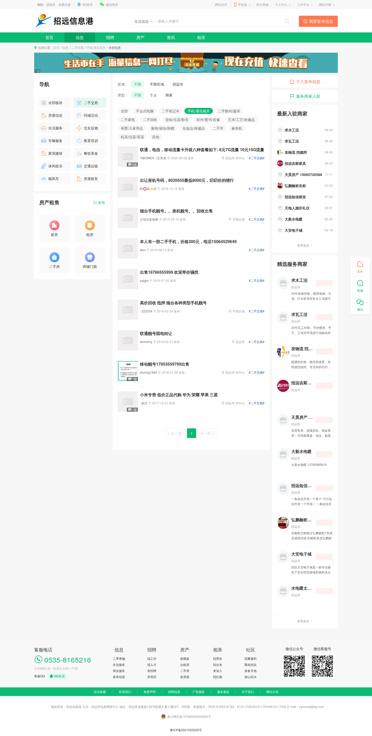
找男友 (217, 658)
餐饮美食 (91, 153)
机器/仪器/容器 (132, 136)
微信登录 (112, 4)
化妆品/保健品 (193, 128)
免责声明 (149, 691)
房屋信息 (55, 115)
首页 (49, 37)
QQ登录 (87, 4)
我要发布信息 (321, 21)
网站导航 (325, 4)
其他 (155, 136)
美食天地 (250, 670)
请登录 (50, 4)
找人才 (151, 664)
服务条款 (223, 691)
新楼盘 (184, 658)
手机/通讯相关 (96, 47)
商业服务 (119, 670)
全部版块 (55, 102)
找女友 (217, 664)
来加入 (217, 670)
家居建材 (55, 153)
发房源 (184, 676)
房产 (140, 37)
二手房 (184, 670)
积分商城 (262, 4)
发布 (101, 202)
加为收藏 (100, 691)
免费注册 (64, 4)
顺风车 (53, 178)
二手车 (218, 128)
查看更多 (303, 245)
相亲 (201, 37)
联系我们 (125, 691)
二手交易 (77, 47)
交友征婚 (91, 127)
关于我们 (248, 691)
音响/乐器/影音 (177, 119)
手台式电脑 (145, 110)
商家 (169, 94)
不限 (137, 84)
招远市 (178, 84)
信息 (80, 37)
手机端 (242, 4)
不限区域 (157, 84)
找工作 (151, 658)
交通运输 (91, 165)
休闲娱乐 (55, 165)
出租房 (184, 664)
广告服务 (199, 691)
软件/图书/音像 (208, 119)
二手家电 (128, 119)
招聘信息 (174, 691)
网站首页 (221, 4)
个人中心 (281, 4)
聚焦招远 (250, 664)
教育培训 (91, 140)
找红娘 (217, 676)
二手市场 (119, 658)
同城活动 (91, 115)
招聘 (110, 37)
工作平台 (303, 4)
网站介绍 (272, 691)
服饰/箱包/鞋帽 (162, 128)
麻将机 (237, 128)
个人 (153, 94)
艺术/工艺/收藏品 (241, 119)
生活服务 (55, 127)
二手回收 (150, 119)
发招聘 (151, 670)
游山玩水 (250, 676)
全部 (124, 110)
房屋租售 (91, 178)
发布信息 (119, 676)
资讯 (171, 37)
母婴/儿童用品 (132, 128)
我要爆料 (250, 658)
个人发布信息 (308, 81)
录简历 (151, 676)
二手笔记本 (170, 110)
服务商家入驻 (308, 96)
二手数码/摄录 (229, 110)
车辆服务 (55, 140)
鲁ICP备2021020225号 (186, 730)
